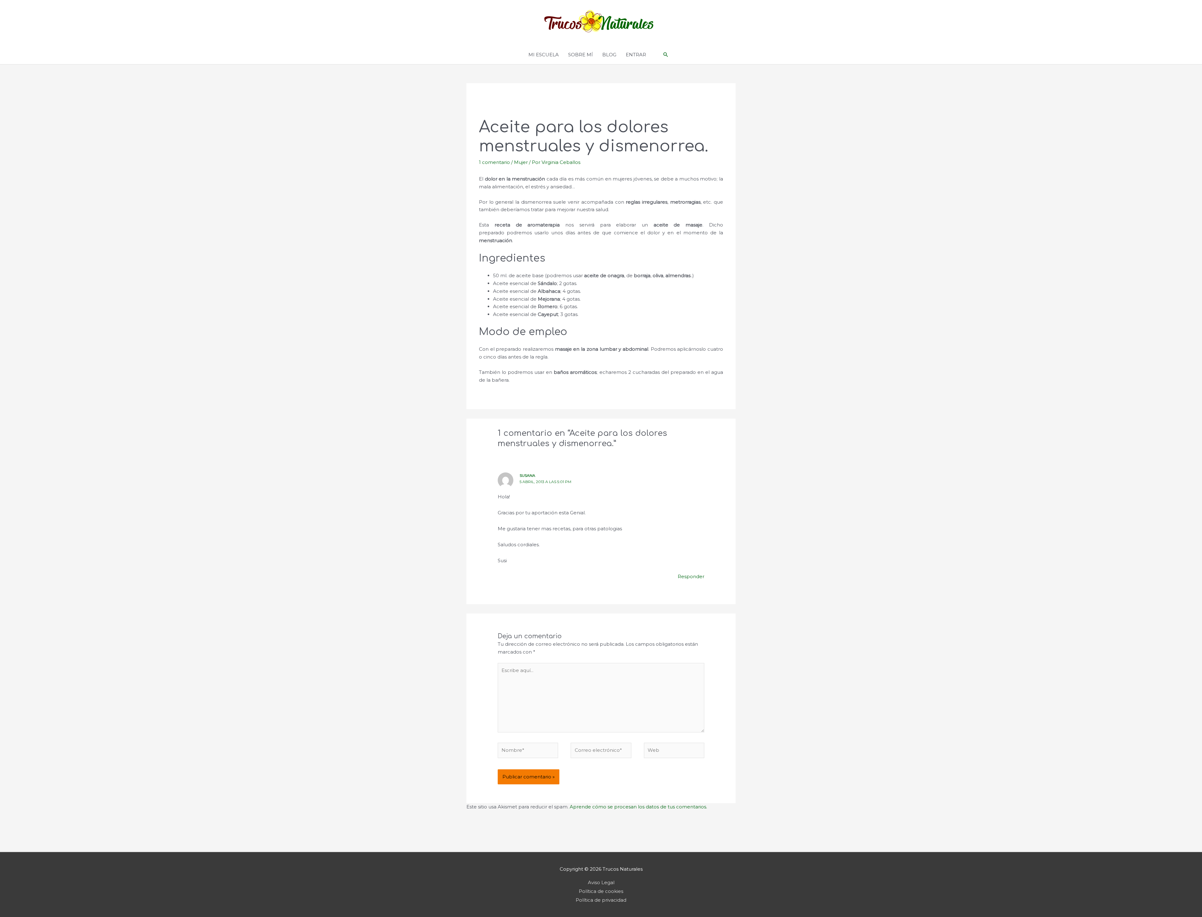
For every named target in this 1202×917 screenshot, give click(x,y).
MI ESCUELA (543, 55)
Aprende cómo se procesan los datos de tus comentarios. (638, 807)
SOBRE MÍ (580, 55)
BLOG (609, 55)
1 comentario (494, 162)
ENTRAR (636, 55)
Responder (691, 576)
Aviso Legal (601, 882)
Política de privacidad (601, 900)
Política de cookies (601, 891)
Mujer (521, 162)
